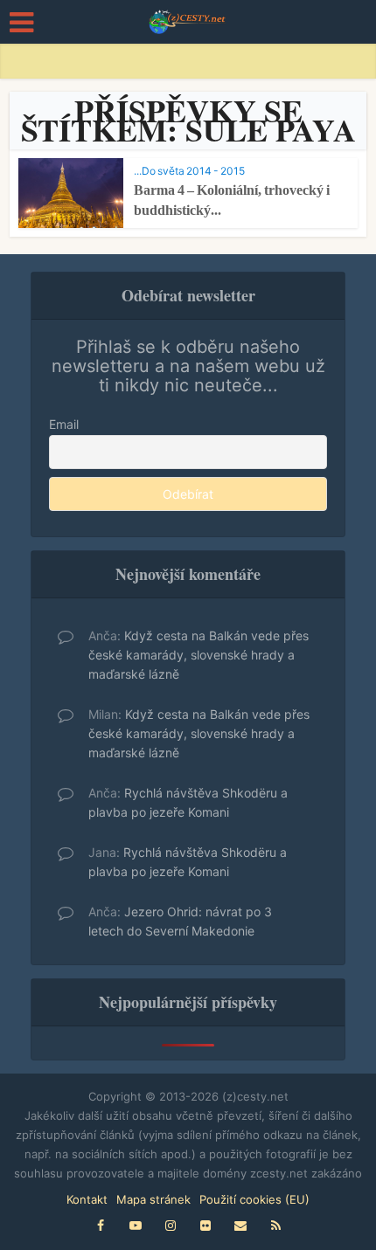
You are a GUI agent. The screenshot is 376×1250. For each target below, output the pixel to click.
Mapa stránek (153, 1199)
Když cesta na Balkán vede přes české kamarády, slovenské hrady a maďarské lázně (198, 654)
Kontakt (87, 1199)
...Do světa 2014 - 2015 (189, 170)
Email (64, 424)
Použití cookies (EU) (254, 1199)
